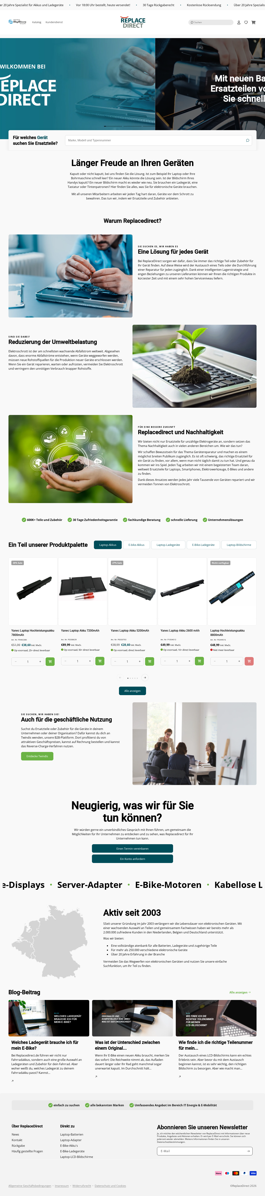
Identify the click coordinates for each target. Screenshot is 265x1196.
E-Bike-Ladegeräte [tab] (203, 545)
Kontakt (17, 1140)
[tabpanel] (132, 626)
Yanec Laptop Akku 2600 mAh (180, 630)
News (15, 1134)
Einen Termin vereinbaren (132, 848)
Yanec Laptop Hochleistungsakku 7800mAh (32, 632)
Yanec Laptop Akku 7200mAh (80, 630)
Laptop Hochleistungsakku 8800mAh (227, 632)
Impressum (62, 1186)
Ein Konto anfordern (132, 859)
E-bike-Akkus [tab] (136, 545)
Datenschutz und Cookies (110, 1186)
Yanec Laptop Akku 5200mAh (130, 630)
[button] (211, 22)
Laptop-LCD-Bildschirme (76, 1157)
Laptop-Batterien (71, 1134)
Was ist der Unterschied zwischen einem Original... (127, 1045)
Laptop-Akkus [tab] (107, 545)
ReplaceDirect (240, 1186)
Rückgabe (18, 1146)
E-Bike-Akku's (69, 1146)
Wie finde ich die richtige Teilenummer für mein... (216, 1045)
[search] (158, 140)
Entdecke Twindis (37, 756)
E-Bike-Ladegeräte (72, 1151)
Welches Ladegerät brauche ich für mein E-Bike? (44, 1045)
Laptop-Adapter (71, 1140)
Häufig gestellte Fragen (27, 1151)
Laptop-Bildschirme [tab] (239, 545)
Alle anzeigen (132, 691)
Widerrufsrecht (81, 1186)
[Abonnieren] (248, 1151)
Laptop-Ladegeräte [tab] (168, 545)
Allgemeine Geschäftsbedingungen (29, 1186)
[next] (145, 677)
